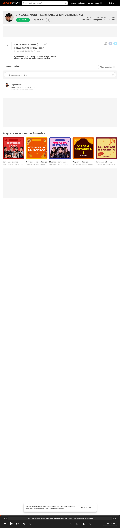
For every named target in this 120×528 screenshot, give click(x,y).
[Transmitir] (96, 523)
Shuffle (71, 523)
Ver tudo (37, 51)
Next (17, 523)
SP (105, 20)
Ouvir (24, 20)
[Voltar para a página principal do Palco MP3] (12, 3)
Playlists (90, 3)
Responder (20, 90)
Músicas (81, 3)
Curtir (13, 90)
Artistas (73, 3)
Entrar (111, 3)
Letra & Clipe (110, 524)
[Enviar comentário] (113, 74)
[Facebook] (110, 43)
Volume (24, 523)
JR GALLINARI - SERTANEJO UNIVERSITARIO (49, 15)
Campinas (97, 20)
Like (30, 523)
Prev (5, 523)
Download (84, 523)
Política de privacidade (56, 508)
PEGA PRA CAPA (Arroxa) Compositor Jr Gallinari (44, 518)
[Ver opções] (50, 20)
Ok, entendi (86, 507)
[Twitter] (115, 43)
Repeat (77, 523)
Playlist (90, 523)
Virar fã (40, 20)
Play (11, 523)
